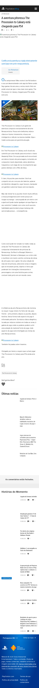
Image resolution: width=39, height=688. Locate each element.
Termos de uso (25, 676)
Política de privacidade (10, 680)
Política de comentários (24, 681)
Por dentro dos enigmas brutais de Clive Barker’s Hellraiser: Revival (27, 533)
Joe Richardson (13, 70)
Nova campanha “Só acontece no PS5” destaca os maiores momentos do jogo (28, 585)
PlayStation (12, 9)
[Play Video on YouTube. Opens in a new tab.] (33, 118)
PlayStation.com (8, 676)
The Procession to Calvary (9, 373)
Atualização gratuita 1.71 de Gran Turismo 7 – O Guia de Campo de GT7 (28, 516)
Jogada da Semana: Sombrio (28, 600)
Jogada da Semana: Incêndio (28, 496)
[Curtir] (33, 500)
